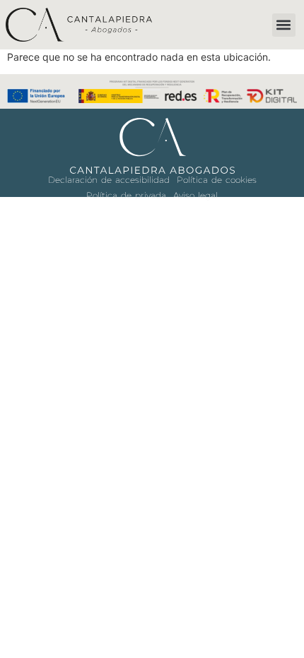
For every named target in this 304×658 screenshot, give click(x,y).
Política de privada (126, 195)
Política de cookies (217, 179)
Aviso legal (195, 195)
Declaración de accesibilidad (109, 179)
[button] (284, 25)
